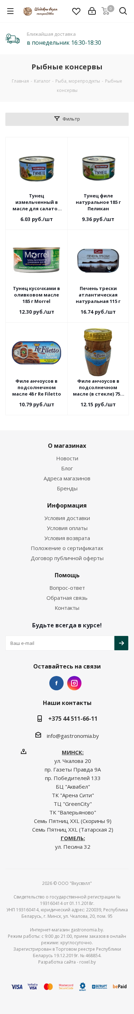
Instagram (74, 683)
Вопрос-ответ (67, 587)
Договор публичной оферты (67, 558)
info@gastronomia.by (73, 735)
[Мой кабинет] (92, 11)
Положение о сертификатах (67, 548)
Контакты (67, 607)
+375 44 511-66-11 (73, 718)
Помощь (67, 575)
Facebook (56, 683)
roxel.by (87, 962)
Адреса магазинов (67, 478)
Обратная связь (67, 597)
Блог (67, 468)
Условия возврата (67, 538)
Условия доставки (67, 517)
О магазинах (67, 446)
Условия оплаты (67, 528)
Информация (67, 505)
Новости (67, 458)
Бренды (67, 488)
